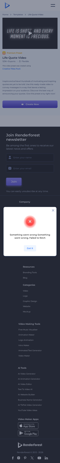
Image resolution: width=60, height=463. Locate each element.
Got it (30, 248)
